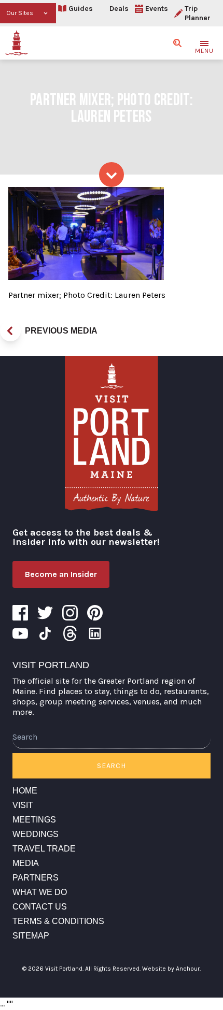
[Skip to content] (111, 174)
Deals (119, 8)
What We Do (39, 892)
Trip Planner (198, 13)
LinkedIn (95, 633)
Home (24, 790)
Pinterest (95, 612)
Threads (70, 633)
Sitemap (30, 935)
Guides (80, 8)
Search (111, 765)
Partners (35, 877)
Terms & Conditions (58, 921)
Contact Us (39, 906)
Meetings (34, 819)
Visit (22, 805)
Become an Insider (61, 574)
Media (25, 863)
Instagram (70, 612)
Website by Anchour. (171, 968)
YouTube (20, 633)
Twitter (45, 612)
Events (156, 8)
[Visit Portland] (16, 43)
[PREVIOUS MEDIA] (10, 331)
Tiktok (45, 633)
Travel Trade (44, 848)
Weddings (35, 834)
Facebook (20, 612)
